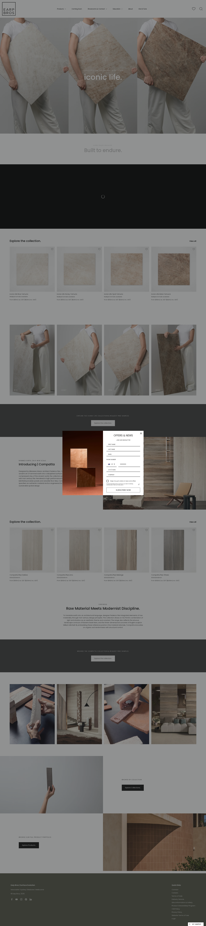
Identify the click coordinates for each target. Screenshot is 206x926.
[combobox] (111, 464)
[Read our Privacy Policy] (139, 484)
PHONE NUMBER (111, 459)
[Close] (141, 433)
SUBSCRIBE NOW (123, 490)
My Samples (196, 924)
